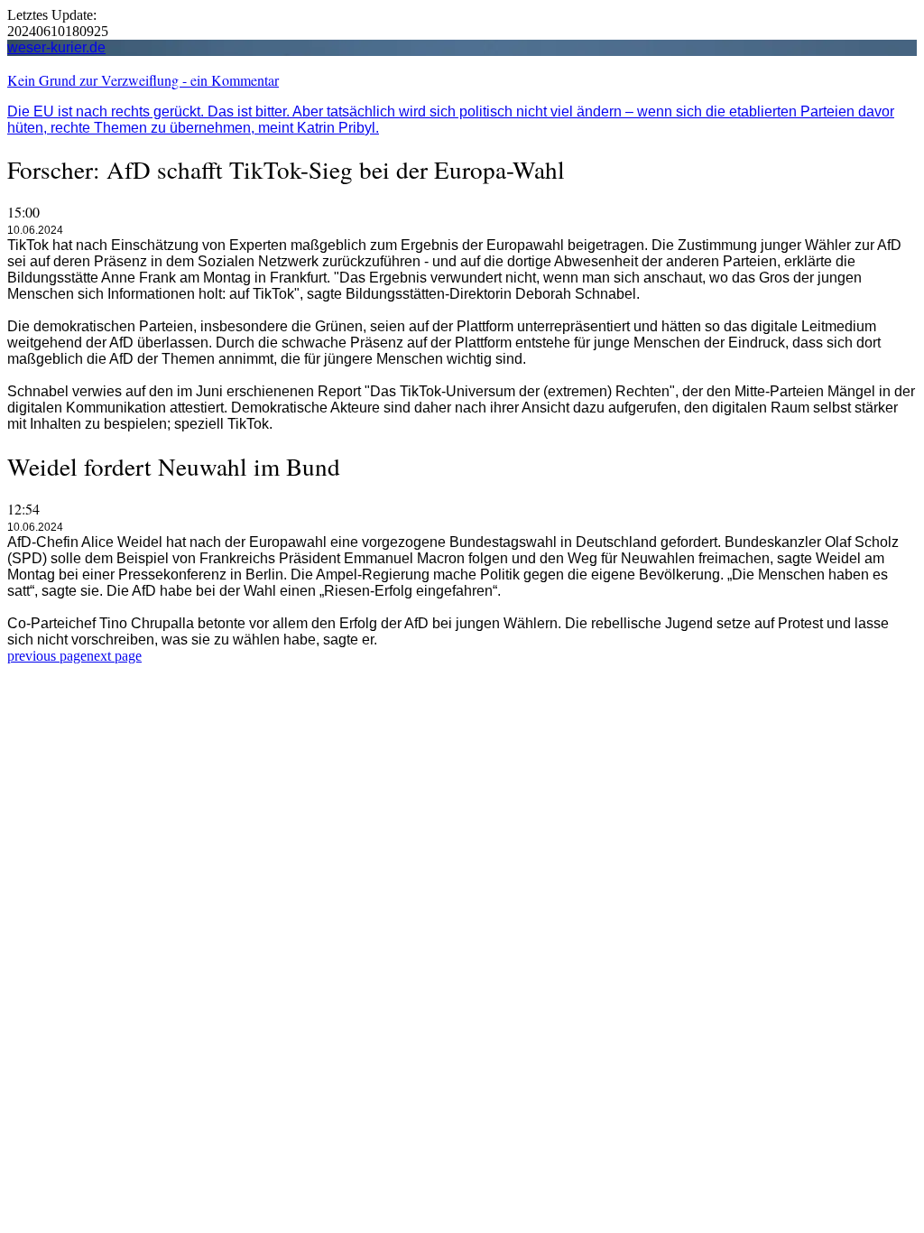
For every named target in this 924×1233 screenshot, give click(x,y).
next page (114, 655)
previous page (47, 655)
